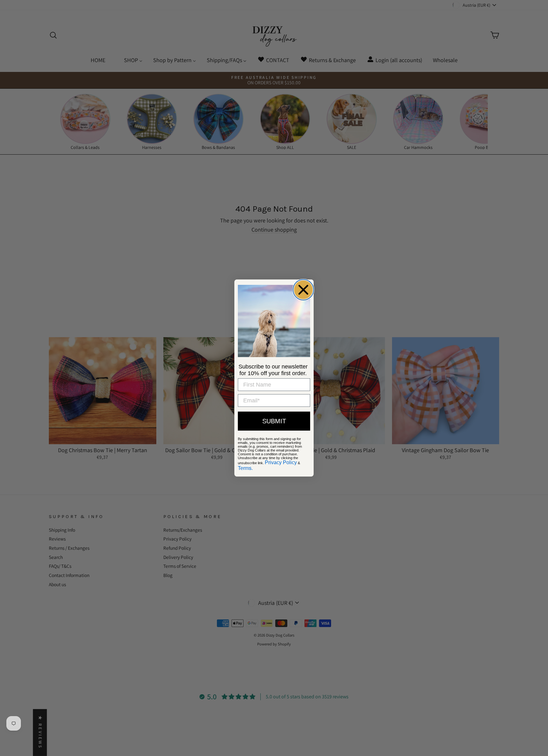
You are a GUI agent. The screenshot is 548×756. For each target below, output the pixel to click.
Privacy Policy (281, 462)
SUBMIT (274, 421)
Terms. (245, 468)
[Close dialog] (303, 289)
